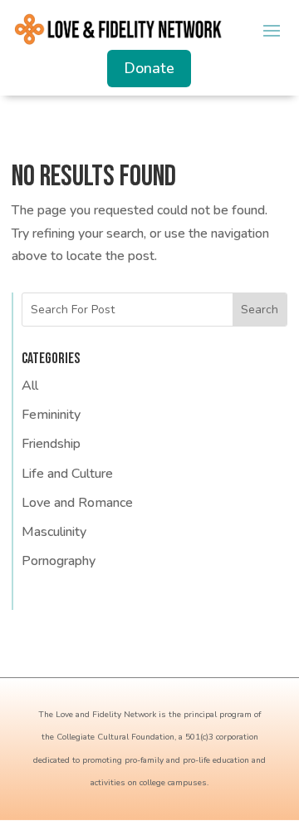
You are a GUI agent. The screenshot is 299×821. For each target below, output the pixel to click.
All (30, 385)
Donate (149, 68)
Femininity (51, 415)
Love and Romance (77, 503)
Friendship (51, 444)
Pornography (59, 561)
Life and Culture (67, 474)
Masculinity (54, 532)
